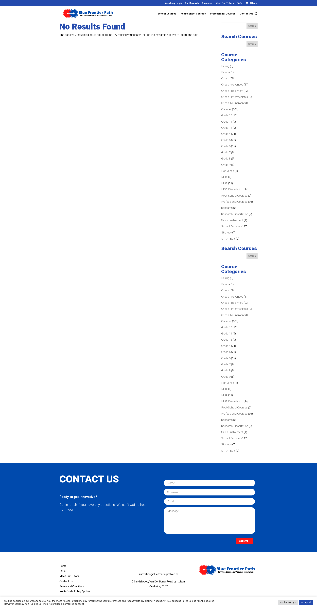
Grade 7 (225, 152)
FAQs (240, 3)
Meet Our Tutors (225, 3)
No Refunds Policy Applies (74, 591)
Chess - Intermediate (234, 97)
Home (62, 565)
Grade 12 (226, 127)
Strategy (226, 232)
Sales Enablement (232, 220)
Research (227, 207)
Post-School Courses (193, 14)
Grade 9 (225, 164)
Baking (225, 66)
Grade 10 (226, 115)
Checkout (207, 3)
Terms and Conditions (72, 586)
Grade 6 (225, 146)
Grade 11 (226, 121)
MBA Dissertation (232, 189)
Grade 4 (225, 133)
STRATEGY (228, 238)
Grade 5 (225, 140)
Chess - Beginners (232, 90)
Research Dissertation (234, 214)
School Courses (167, 14)
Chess (225, 78)
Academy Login (173, 3)
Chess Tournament (233, 103)
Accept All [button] (306, 602)
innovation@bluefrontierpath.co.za (158, 574)
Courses (226, 109)
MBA (224, 177)
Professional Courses (222, 14)
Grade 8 (225, 158)
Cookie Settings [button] (288, 602)
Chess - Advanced (232, 84)
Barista (225, 72)
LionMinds (227, 171)
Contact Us (246, 14)
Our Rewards (192, 3)
